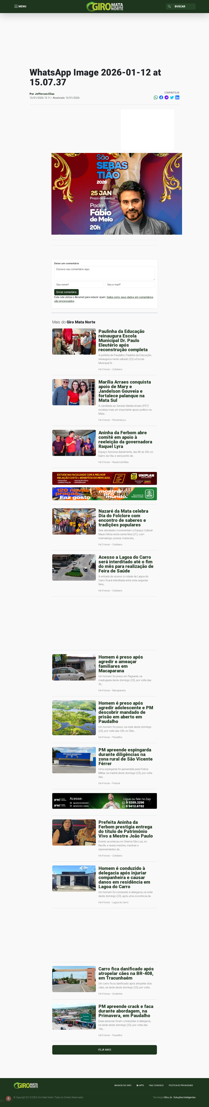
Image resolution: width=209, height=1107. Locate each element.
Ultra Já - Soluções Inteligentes (180, 1097)
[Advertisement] (104, 40)
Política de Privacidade (181, 1085)
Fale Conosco (156, 1085)
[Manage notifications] (8, 1098)
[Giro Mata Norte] (104, 6)
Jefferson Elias (44, 93)
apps (141, 1085)
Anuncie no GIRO (122, 1085)
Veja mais (104, 1049)
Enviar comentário (66, 292)
